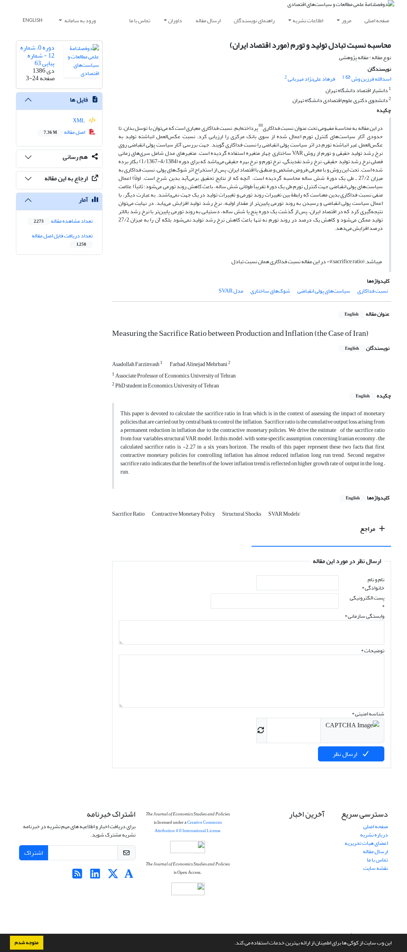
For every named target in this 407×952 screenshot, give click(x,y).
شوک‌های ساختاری (270, 290)
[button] (232, 943)
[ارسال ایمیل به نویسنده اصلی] (348, 77)
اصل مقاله (65, 132)
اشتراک (33, 853)
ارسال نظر (346, 754)
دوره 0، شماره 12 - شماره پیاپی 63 (37, 55)
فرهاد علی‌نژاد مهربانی (311, 78)
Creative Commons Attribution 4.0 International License (188, 826)
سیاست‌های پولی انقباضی (323, 290)
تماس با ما (139, 20)
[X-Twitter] (113, 876)
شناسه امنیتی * (368, 713)
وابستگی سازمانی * (364, 616)
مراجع (368, 529)
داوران (175, 20)
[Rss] (77, 876)
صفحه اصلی (376, 20)
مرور (346, 20)
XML (79, 120)
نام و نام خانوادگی (373, 583)
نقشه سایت (375, 868)
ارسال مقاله (208, 20)
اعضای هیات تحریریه (366, 843)
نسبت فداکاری (372, 290)
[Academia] (129, 876)
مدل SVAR (231, 290)
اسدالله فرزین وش (371, 78)
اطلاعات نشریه (308, 20)
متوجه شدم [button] (27, 942)
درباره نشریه (374, 834)
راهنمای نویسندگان (254, 20)
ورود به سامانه (80, 20)
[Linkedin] (95, 876)
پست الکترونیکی (367, 602)
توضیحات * (372, 650)
